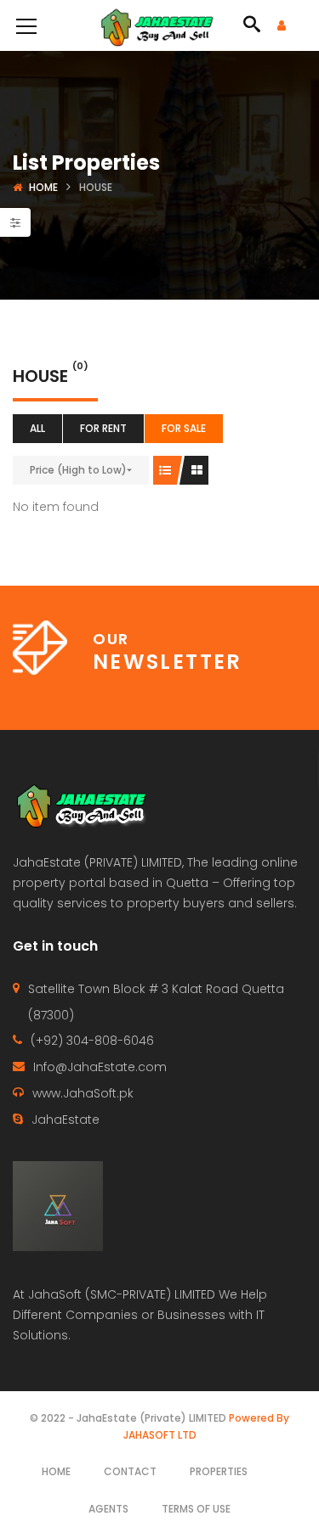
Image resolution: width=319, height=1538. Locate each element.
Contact (130, 1471)
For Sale (184, 428)
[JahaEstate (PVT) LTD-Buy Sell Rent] (159, 25)
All (37, 428)
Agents (108, 1509)
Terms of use (196, 1509)
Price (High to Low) (78, 470)
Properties (219, 1471)
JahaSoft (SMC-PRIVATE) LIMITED (121, 1294)
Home (43, 187)
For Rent (103, 428)
